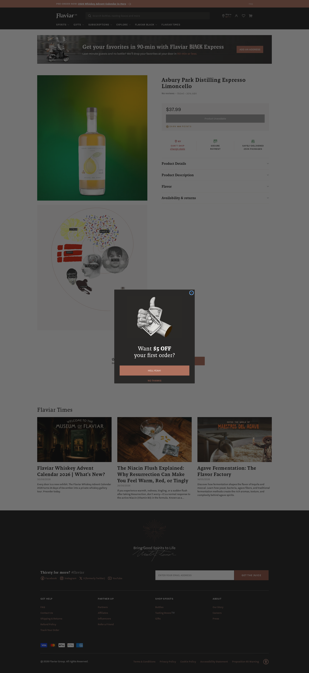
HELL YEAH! (154, 370)
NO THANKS (154, 380)
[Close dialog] (191, 293)
